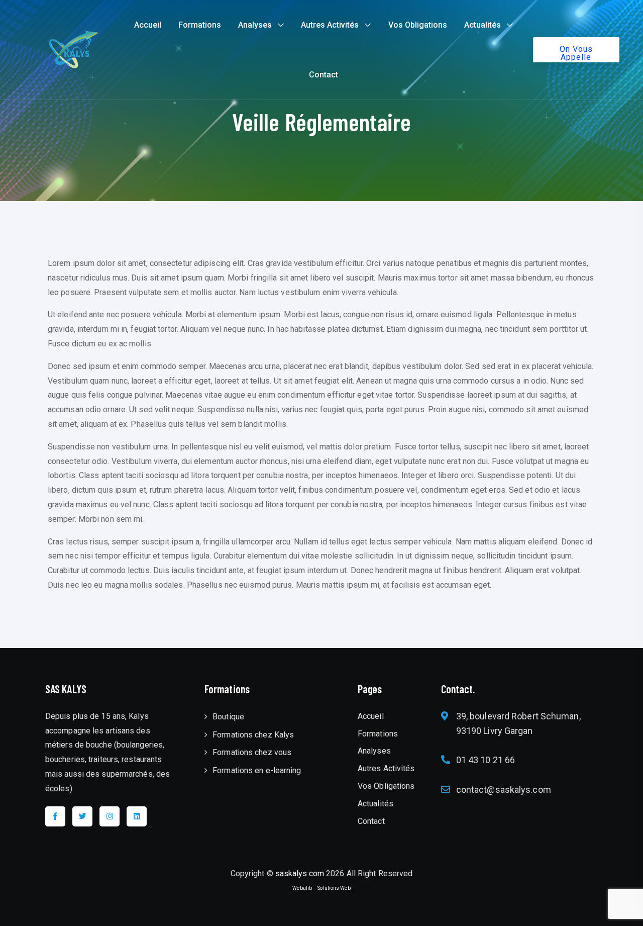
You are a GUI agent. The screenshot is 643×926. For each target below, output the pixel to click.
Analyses (255, 25)
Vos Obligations (417, 25)
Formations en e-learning (256, 770)
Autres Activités (330, 25)
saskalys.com (299, 873)
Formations (199, 25)
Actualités (482, 25)
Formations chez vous (251, 752)
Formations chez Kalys (253, 734)
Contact (323, 74)
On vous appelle (576, 53)
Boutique (228, 716)
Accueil (147, 25)
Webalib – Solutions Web (321, 888)
